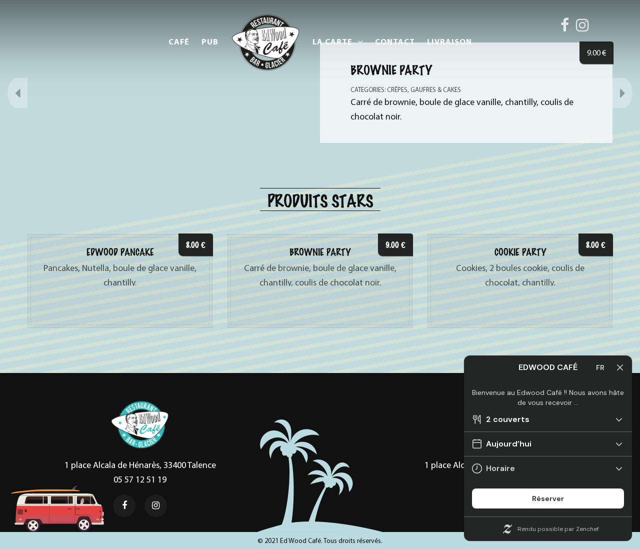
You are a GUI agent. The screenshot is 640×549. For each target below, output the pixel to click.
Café (179, 41)
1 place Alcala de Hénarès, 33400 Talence (140, 464)
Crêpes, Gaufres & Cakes (424, 90)
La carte (332, 41)
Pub (210, 41)
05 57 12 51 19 (140, 479)
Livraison (449, 41)
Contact (395, 41)
